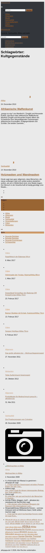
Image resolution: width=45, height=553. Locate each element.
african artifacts (31, 520)
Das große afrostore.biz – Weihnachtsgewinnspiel (24, 353)
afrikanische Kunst (22, 529)
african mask (19, 521)
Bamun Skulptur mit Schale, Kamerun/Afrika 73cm (24, 313)
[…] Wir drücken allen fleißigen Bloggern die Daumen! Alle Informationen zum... (22, 505)
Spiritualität (9, 20)
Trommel (8, 546)
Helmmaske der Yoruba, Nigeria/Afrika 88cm (22, 275)
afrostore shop (32, 532)
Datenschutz (10, 45)
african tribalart (15, 523)
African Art (9, 520)
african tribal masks (15, 527)
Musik (7, 18)
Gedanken (23, 538)
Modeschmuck (40, 540)
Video (7, 24)
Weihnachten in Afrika (13, 473)
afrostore (23, 532)
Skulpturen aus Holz (12, 545)
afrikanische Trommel (12, 532)
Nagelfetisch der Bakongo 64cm (17, 257)
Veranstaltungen (11, 22)
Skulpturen (35, 543)
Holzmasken (26, 541)
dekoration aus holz (21, 534)
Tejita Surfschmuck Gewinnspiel (17, 375)
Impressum (9, 47)
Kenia (33, 540)
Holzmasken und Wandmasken (20, 174)
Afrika (7, 14)
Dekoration (9, 534)
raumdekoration (10, 543)
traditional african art (33, 545)
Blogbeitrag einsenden (14, 43)
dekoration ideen (32, 534)
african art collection (19, 520)
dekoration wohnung (11, 536)
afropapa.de (5, 3)
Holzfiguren (9, 540)
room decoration (20, 543)
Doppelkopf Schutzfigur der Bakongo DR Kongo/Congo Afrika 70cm (21, 294)
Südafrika (23, 545)
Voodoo (13, 546)
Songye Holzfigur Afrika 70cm (16, 331)
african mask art (30, 521)
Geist (28, 538)
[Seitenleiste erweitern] (2, 229)
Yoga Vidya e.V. (23, 546)
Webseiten (9, 26)
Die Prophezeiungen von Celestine (18, 419)
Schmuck (28, 542)
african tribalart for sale (28, 523)
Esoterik (17, 538)
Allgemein (9, 16)
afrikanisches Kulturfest (37, 529)
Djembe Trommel (33, 536)
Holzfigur (33, 538)
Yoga (17, 546)
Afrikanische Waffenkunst (17, 108)
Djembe (21, 536)
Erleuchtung (9, 538)
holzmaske (17, 540)
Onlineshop (9, 41)
